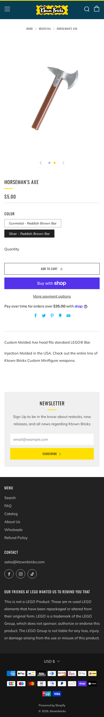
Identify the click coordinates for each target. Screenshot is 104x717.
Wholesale (13, 529)
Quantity (11, 249)
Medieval (45, 29)
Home (29, 29)
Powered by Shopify (52, 705)
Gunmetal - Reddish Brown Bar (33, 223)
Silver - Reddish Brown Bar (29, 233)
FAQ (8, 505)
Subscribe (50, 454)
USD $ (49, 661)
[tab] (49, 163)
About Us (12, 521)
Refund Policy (16, 537)
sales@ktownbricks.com (24, 562)
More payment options (52, 296)
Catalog (11, 513)
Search (10, 497)
